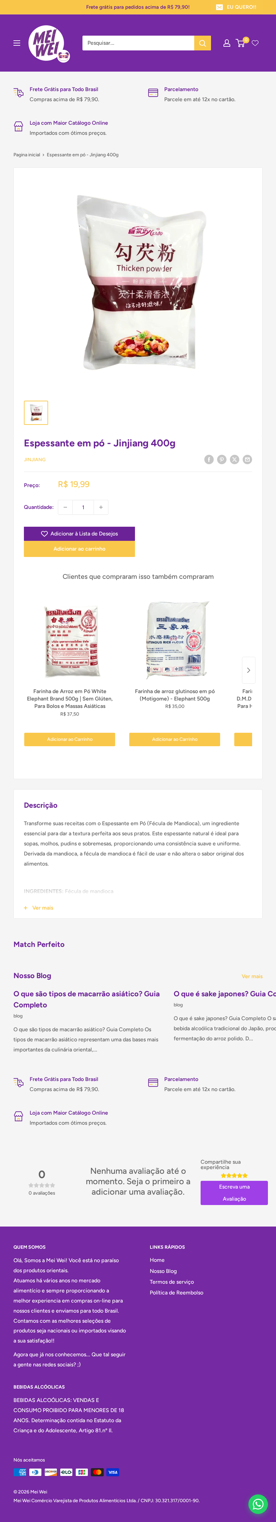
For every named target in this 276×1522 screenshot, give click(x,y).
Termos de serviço (172, 1282)
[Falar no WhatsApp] (258, 1504)
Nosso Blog (163, 1271)
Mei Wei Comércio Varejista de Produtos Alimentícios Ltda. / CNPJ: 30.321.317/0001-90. (106, 1501)
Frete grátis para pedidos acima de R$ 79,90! (138, 7)
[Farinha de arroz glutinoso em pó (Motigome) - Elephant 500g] (174, 639)
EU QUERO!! (241, 7)
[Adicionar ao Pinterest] (222, 459)
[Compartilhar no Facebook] (209, 459)
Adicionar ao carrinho (79, 549)
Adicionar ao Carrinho (70, 739)
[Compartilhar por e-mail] (247, 459)
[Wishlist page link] (255, 43)
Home (157, 1260)
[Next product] (248, 670)
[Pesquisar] (202, 43)
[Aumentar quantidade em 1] (101, 507)
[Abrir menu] (16, 43)
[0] (240, 43)
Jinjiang (35, 460)
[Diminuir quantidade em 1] (65, 507)
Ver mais (253, 976)
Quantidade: (39, 507)
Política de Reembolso (176, 1292)
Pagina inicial (26, 155)
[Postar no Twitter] (234, 459)
